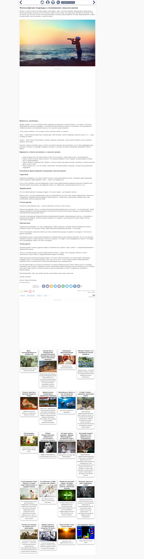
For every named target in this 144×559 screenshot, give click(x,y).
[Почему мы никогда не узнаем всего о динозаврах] (29, 539)
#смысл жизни (86, 290)
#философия (91, 292)
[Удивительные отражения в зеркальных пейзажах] (47, 406)
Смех (45, 295)
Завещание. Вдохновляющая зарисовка (67, 352)
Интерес (22, 295)
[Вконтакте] (47, 286)
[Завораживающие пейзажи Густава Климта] (20, 3)
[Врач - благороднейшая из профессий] (29, 366)
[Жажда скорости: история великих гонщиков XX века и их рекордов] (47, 541)
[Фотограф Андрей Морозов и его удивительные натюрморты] (85, 452)
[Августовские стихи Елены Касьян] (66, 539)
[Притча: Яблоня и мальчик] (94, 3)
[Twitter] (71, 286)
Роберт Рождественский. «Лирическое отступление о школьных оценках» (47, 436)
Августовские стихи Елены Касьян (66, 525)
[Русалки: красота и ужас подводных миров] (85, 497)
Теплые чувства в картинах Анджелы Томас (29, 394)
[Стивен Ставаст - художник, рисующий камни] (85, 409)
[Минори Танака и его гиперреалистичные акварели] (85, 368)
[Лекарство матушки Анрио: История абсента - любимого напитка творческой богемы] (66, 500)
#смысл (93, 290)
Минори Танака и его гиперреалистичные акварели (85, 352)
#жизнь (79, 290)
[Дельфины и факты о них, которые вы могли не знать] (66, 408)
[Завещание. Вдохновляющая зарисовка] (66, 364)
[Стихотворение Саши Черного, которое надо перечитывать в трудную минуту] (29, 499)
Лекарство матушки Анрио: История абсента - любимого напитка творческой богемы (66, 485)
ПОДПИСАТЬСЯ (68, 2)
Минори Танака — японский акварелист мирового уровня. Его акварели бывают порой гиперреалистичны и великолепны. (85, 373)
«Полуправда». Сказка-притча (29, 434)
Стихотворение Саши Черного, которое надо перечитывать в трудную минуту (29, 484)
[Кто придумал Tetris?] (85, 538)
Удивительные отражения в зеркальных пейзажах (48, 394)
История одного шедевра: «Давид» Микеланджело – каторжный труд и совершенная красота (67, 436)
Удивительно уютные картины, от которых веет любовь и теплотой (29, 413)
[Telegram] (55, 286)
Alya (94, 295)
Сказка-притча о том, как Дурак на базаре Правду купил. (29, 449)
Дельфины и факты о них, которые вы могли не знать (67, 394)
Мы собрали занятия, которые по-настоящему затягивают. (48, 500)
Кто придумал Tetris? (86, 524)
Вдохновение (31, 295)
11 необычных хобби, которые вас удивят (48, 482)
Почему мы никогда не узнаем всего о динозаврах (29, 526)
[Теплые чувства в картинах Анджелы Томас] (29, 409)
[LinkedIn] (78, 286)
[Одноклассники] (51, 286)
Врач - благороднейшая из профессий (29, 352)
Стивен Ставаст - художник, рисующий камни (86, 394)
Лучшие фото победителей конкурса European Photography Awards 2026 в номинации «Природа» (47, 355)
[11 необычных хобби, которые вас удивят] (47, 497)
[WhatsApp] (63, 286)
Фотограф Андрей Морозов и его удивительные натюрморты (85, 435)
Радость (39, 295)
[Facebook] (43, 286)
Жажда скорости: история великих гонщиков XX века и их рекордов (48, 527)
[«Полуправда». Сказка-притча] (29, 446)
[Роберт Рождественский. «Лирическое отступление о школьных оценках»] (47, 452)
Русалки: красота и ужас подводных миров (86, 483)
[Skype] (67, 286)
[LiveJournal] (75, 286)
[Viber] (59, 286)
